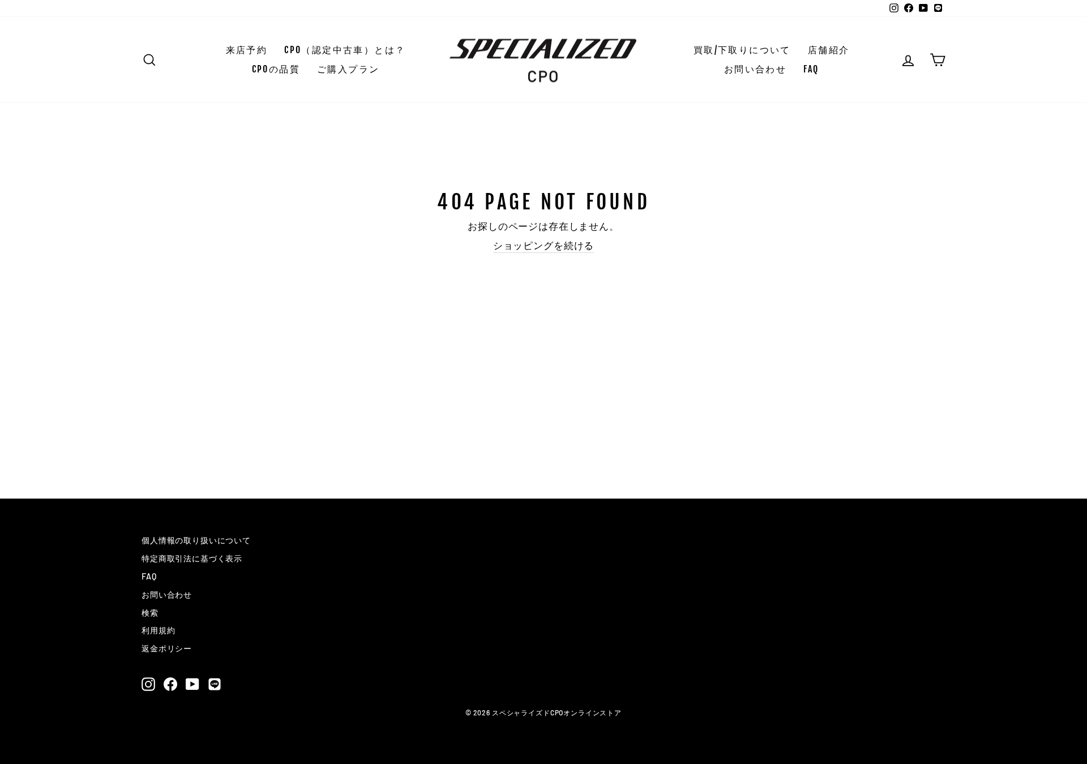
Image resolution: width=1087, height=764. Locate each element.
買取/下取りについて (742, 49)
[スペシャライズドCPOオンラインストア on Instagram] (148, 683)
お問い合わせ (755, 69)
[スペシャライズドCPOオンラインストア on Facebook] (170, 683)
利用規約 (158, 630)
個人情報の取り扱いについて (196, 540)
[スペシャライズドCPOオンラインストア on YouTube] (192, 683)
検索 (150, 612)
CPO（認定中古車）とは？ (344, 49)
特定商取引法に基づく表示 (192, 558)
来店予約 (247, 49)
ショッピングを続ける (543, 245)
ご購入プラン (348, 69)
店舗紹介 (829, 49)
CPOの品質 (276, 69)
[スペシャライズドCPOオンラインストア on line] (214, 683)
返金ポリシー (167, 648)
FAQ (811, 69)
